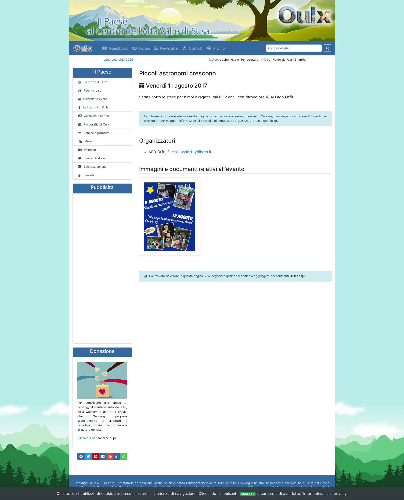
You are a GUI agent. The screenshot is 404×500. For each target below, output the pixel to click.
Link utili (89, 175)
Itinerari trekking (95, 158)
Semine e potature (96, 133)
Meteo (213, 59)
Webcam (90, 150)
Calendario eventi (95, 99)
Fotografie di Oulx (96, 124)
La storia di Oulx (95, 82)
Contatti (196, 48)
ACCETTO (248, 494)
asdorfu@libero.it (196, 151)
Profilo (219, 48)
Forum (144, 48)
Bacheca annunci (95, 166)
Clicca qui (84, 438)
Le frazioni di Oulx (95, 107)
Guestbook (118, 48)
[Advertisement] (102, 268)
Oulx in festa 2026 (124, 59)
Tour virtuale (92, 90)
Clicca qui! (298, 276)
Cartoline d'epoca (96, 116)
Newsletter (169, 48)
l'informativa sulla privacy (323, 493)
